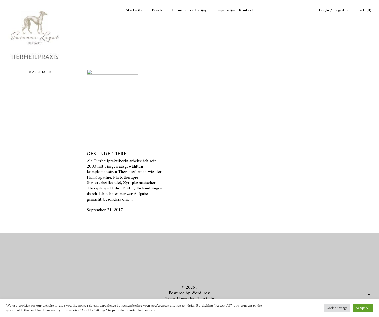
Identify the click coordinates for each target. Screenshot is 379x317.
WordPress (200, 293)
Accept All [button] (362, 308)
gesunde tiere (107, 154)
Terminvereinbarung (189, 10)
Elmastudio (205, 299)
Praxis (157, 10)
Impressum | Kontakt (234, 10)
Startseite (134, 10)
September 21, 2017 (105, 210)
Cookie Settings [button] (337, 308)
